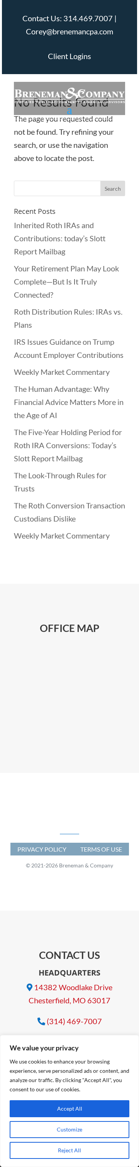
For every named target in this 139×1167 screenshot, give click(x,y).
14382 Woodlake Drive (73, 987)
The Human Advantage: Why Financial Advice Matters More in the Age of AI (69, 402)
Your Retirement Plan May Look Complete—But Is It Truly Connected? (66, 281)
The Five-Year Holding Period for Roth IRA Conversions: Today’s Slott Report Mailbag (68, 445)
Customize (69, 1129)
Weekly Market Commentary (62, 371)
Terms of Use (101, 849)
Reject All (69, 1150)
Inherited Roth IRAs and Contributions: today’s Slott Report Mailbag (59, 238)
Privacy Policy (41, 849)
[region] (69, 1101)
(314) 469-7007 (74, 1021)
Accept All (69, 1108)
